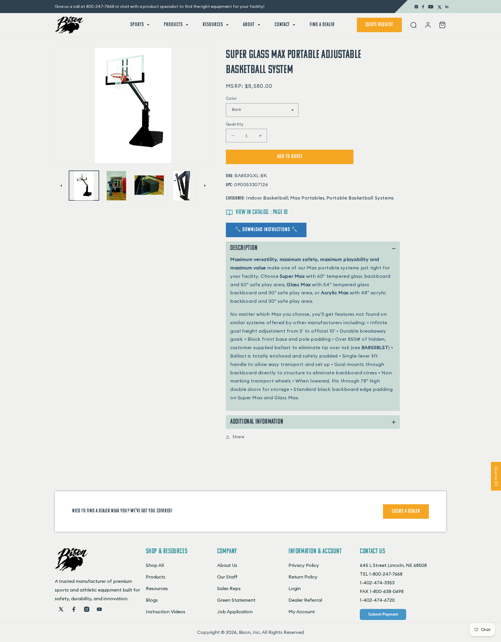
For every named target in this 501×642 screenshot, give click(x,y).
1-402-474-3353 (377, 582)
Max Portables (307, 198)
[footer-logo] (71, 569)
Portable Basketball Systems (360, 198)
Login (294, 588)
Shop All (155, 565)
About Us (227, 565)
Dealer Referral (305, 600)
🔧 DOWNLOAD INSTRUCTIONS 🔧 (266, 230)
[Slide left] (61, 185)
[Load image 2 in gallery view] (117, 186)
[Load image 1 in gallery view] (84, 186)
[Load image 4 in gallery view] (182, 186)
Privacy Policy (303, 565)
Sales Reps (229, 588)
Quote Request (379, 25)
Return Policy (302, 577)
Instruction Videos (165, 611)
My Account (301, 611)
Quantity (234, 124)
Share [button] (238, 436)
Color (231, 98)
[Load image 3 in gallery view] (149, 186)
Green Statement (236, 600)
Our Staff (227, 577)
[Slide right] (205, 185)
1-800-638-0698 (387, 591)
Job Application (235, 611)
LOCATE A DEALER (406, 511)
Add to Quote (289, 156)
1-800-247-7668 (385, 574)
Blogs (152, 600)
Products (155, 577)
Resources (157, 588)
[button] (139, 25)
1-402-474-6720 (377, 600)
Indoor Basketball (267, 198)
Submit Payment (383, 614)
